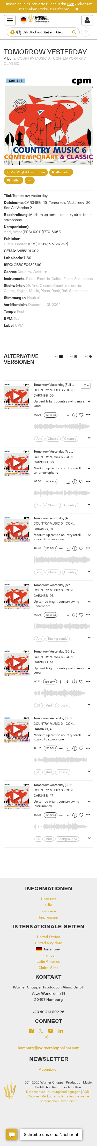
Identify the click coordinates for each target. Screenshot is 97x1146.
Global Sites (48, 967)
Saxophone (83, 278)
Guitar (56, 278)
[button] (76, 9)
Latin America (48, 961)
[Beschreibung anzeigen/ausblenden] (58, 356)
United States (48, 936)
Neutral (33, 297)
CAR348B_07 (43, 529)
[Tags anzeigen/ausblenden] (88, 356)
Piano (30, 278)
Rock (55, 290)
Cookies (34, 1096)
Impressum (48, 917)
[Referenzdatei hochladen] (85, 32)
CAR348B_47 (43, 795)
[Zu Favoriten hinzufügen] (81, 416)
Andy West (13, 232)
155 (16, 318)
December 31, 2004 (44, 304)
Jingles (21, 290)
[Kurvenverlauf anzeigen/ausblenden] (73, 356)
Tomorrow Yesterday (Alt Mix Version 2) (63, 518)
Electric (43, 278)
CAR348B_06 (44, 462)
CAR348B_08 (44, 596)
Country (60, 285)
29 (28, 285)
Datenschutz (35, 1092)
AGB (86, 1092)
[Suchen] (75, 32)
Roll (65, 290)
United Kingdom (48, 943)
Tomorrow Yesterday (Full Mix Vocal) (60, 385)
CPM (19, 325)
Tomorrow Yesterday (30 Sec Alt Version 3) (65, 718)
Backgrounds (57, 638)
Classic (46, 285)
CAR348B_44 (43, 662)
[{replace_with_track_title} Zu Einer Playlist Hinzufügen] (61, 416)
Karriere (48, 911)
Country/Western (32, 271)
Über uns (48, 898)
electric (74, 285)
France (48, 955)
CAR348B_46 (44, 729)
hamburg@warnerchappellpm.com (48, 1048)
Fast (20, 311)
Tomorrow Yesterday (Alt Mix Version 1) (62, 451)
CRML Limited (15, 244)
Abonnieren (48, 1069)
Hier (70, 4)
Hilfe (48, 905)
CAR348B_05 (44, 395)
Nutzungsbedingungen (63, 1092)
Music (34, 290)
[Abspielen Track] (17, 396)
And (35, 285)
